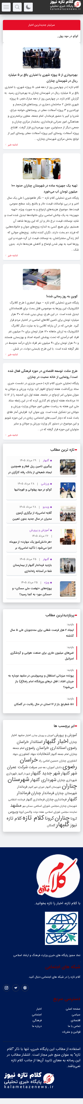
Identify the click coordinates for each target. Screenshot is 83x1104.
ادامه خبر (12, 145)
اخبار (39, 1009)
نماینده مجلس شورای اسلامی (61, 812)
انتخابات (43, 754)
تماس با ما (74, 1026)
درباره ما (37, 1026)
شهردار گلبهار (24, 774)
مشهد (15, 805)
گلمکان (51, 825)
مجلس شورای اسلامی (46, 806)
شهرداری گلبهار (43, 779)
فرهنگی (37, 1020)
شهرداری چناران (67, 780)
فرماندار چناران (42, 793)
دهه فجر (42, 768)
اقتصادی (75, 1020)
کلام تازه (33, 818)
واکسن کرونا (25, 812)
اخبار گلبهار (55, 741)
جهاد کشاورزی (27, 754)
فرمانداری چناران (56, 799)
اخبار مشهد (24, 735)
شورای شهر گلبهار (36, 787)
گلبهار (62, 825)
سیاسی (76, 1014)
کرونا (49, 818)
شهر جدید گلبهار (45, 773)
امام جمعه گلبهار (60, 754)
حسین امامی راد (48, 760)
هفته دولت (38, 812)
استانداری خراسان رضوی (45, 748)
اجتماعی (37, 1014)
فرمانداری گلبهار (35, 799)
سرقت (33, 767)
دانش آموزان (54, 767)
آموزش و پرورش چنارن (43, 735)
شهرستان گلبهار (53, 787)
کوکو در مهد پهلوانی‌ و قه (63, 36)
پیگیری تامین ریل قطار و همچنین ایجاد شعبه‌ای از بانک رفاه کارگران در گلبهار (30, 472)
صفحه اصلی (73, 1009)
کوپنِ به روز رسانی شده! (61, 296)
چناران (62, 818)
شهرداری (11, 773)
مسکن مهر (27, 806)
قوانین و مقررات (71, 1032)
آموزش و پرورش (65, 735)
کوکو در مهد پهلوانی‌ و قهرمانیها (33, 489)
